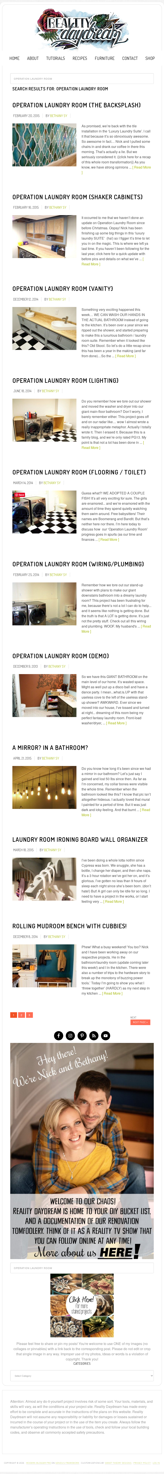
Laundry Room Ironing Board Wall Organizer (80, 839)
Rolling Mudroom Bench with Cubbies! (69, 926)
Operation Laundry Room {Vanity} (62, 288)
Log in (156, 1463)
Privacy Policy (142, 1463)
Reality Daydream (82, 30)
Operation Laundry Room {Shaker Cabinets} (77, 197)
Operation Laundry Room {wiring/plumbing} (78, 564)
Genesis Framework (67, 1463)
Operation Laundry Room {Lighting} (65, 380)
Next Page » (140, 1022)
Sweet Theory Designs (118, 1463)
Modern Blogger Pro (38, 1463)
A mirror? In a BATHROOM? (50, 747)
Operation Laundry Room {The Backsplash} (76, 105)
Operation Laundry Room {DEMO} (60, 656)
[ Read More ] (125, 355)
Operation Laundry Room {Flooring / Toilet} (79, 472)
